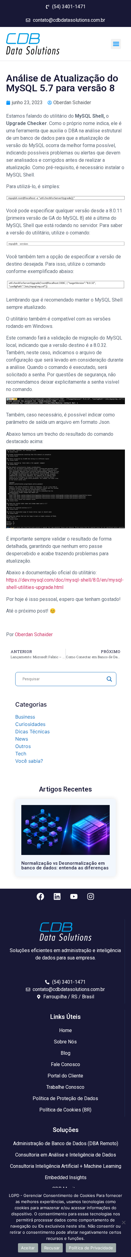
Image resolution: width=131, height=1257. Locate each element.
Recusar (52, 1247)
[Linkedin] (57, 896)
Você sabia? (29, 761)
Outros (23, 746)
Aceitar (28, 1247)
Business (25, 717)
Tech (20, 753)
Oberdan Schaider (34, 634)
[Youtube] (74, 896)
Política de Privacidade (91, 1247)
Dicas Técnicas (32, 731)
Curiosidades (30, 724)
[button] (116, 44)
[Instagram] (90, 896)
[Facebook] (40, 896)
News (21, 739)
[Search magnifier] (109, 679)
